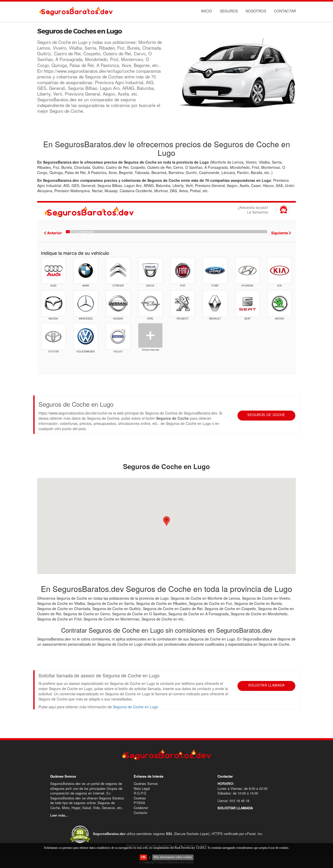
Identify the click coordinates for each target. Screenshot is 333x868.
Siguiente (280, 233)
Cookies (140, 798)
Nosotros (256, 11)
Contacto (140, 812)
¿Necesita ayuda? (253, 209)
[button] (166, 521)
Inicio (206, 11)
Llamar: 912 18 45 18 (233, 800)
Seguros (229, 11)
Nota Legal (142, 788)
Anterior (54, 233)
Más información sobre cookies (172, 857)
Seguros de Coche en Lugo (135, 706)
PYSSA (139, 802)
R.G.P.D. (140, 793)
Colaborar (141, 807)
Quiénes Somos (146, 783)
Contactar (285, 11)
